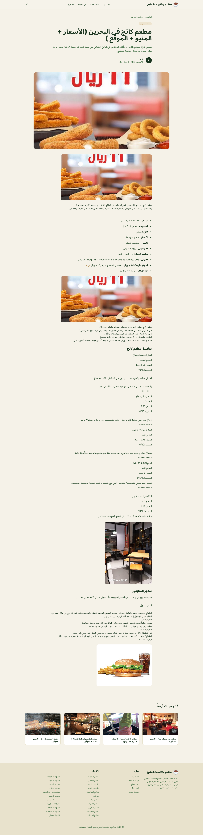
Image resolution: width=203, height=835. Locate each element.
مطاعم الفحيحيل (53, 799)
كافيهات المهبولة (53, 803)
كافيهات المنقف (53, 807)
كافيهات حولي (54, 815)
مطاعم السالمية (93, 792)
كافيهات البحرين (93, 788)
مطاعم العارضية (93, 811)
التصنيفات (94, 4)
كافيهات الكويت (93, 784)
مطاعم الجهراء (94, 815)
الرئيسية (106, 4)
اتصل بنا (70, 4)
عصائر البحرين (93, 807)
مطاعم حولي (94, 799)
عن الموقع (82, 4)
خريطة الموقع (134, 792)
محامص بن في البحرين (51, 792)
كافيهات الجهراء (54, 780)
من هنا (87, 265)
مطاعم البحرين (137, 17)
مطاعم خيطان (54, 788)
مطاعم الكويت (93, 776)
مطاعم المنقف (54, 796)
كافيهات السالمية (53, 811)
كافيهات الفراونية (53, 776)
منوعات (96, 796)
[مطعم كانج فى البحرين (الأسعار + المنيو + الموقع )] (101, 177)
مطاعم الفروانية (93, 803)
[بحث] (27, 4)
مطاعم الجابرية (54, 784)
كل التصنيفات (133, 780)
